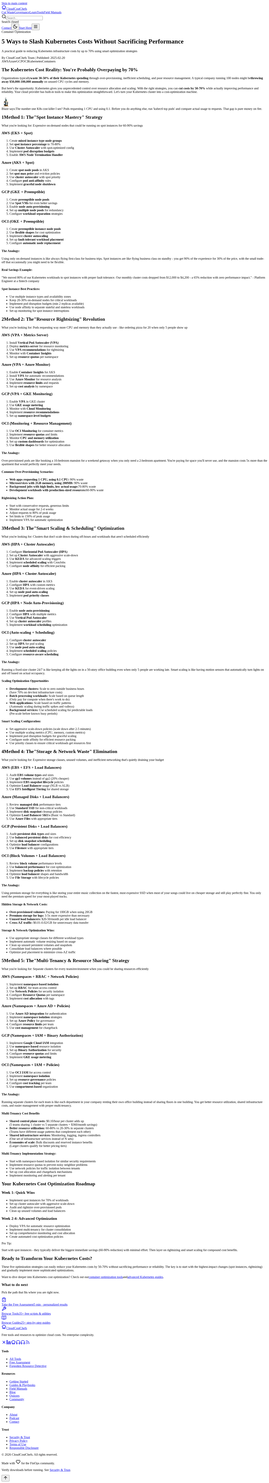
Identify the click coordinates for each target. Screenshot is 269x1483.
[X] (4, 1343)
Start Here (25, 28)
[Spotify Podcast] (18, 1343)
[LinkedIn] (8, 1343)
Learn (33, 12)
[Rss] (27, 1343)
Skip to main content (14, 3)
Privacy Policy (18, 1440)
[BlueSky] (13, 1343)
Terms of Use (17, 1444)
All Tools (15, 1359)
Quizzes (14, 1395)
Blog (12, 1392)
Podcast (14, 1418)
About (13, 1414)
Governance (22, 12)
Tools (40, 12)
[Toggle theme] (15, 27)
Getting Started (18, 1381)
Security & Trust (19, 1437)
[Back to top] (5, 1478)
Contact (6, 28)
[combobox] (24, 18)
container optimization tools (106, 1277)
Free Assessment (19, 1362)
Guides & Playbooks (22, 1385)
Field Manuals (52, 12)
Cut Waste (8, 12)
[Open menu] (36, 27)
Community (16, 1399)
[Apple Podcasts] (22, 1343)
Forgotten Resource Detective (27, 1366)
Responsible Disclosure (24, 1448)
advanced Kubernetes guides (145, 1277)
